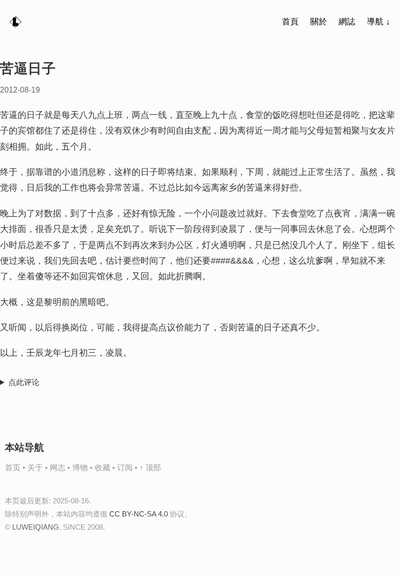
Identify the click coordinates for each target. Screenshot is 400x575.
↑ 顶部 (150, 467)
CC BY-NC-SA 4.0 (138, 514)
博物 (80, 467)
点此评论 (24, 382)
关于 (35, 467)
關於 (318, 21)
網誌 (347, 21)
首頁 (290, 21)
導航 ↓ (378, 21)
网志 (57, 467)
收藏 (102, 467)
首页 (12, 467)
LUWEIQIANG (35, 527)
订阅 (125, 467)
